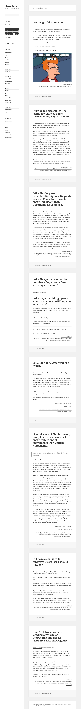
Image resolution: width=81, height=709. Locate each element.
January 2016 (8, 100)
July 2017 (7, 57)
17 (5, 32)
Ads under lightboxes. (54, 31)
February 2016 (8, 98)
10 (5, 30)
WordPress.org (8, 137)
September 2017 (8, 52)
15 (16, 30)
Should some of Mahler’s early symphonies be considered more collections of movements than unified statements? (52, 440)
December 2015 (8, 102)
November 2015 (8, 105)
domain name (58, 704)
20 (11, 32)
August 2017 (7, 55)
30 (18, 34)
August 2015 (7, 112)
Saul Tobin (60, 529)
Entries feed (7, 132)
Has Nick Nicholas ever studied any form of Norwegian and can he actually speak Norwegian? (50, 636)
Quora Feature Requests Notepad (45, 572)
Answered (66, 167)
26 (9, 34)
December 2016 (8, 74)
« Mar (6, 37)
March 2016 (7, 95)
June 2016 (7, 88)
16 (18, 30)
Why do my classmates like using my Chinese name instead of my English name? (51, 113)
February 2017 (8, 69)
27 (11, 34)
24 (5, 34)
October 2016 (8, 78)
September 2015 (8, 109)
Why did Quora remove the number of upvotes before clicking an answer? (50, 282)
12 (9, 30)
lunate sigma (48, 380)
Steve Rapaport (68, 406)
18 (7, 32)
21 (13, 32)
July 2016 (7, 86)
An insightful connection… (50, 22)
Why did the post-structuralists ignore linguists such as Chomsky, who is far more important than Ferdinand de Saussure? (52, 199)
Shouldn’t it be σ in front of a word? (51, 364)
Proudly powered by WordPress (40, 704)
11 (7, 30)
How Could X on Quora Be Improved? (56, 577)
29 (16, 34)
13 (11, 30)
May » (9, 37)
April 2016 (7, 93)
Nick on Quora (11, 6)
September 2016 (8, 81)
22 (16, 32)
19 (9, 32)
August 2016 (7, 83)
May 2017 (7, 62)
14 (13, 30)
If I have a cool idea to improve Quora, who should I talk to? (51, 561)
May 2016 (7, 90)
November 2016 (8, 76)
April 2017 (7, 64)
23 (18, 32)
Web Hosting (45, 706)
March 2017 (7, 67)
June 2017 (7, 59)
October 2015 (8, 107)
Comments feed (8, 135)
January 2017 (8, 71)
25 (7, 34)
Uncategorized (8, 121)
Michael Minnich (50, 212)
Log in (6, 130)
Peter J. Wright (37, 647)
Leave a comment (47, 96)
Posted (67, 84)
